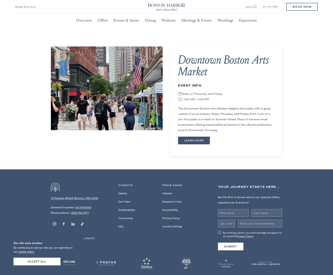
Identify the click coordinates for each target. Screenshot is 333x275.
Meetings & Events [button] (197, 20)
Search (249, 6)
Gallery (122, 193)
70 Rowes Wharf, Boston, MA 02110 (74, 198)
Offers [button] (103, 20)
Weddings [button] (225, 20)
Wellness (168, 20)
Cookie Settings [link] (172, 226)
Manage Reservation (25, 6)
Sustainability (126, 209)
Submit (230, 246)
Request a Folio (172, 201)
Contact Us (125, 185)
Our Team (124, 201)
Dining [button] (150, 20)
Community (125, 218)
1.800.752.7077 (80, 212)
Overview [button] (84, 20)
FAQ (121, 226)
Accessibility (170, 209)
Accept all (37, 261)
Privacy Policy (171, 218)
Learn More (194, 140)
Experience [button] (248, 20)
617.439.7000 (270, 6)
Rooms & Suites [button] (126, 20)
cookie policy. (26, 251)
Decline (69, 261)
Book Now (302, 6)
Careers (167, 193)
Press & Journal (172, 185)
